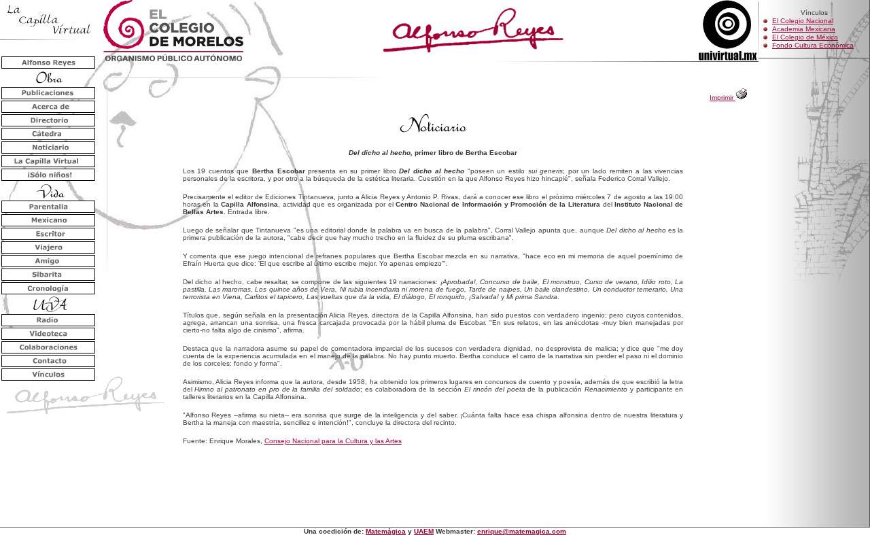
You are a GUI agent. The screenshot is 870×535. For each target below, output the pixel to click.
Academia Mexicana (803, 29)
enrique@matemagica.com (521, 531)
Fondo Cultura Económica (813, 45)
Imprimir (722, 97)
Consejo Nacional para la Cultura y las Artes (333, 441)
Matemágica (386, 531)
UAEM (424, 531)
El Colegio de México (805, 37)
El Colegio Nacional (802, 20)
